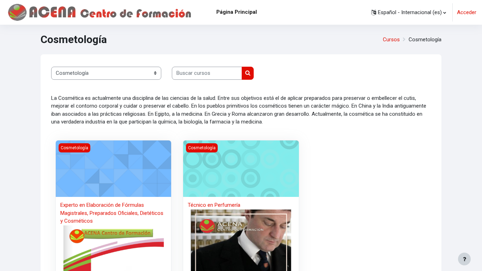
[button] (408, 12)
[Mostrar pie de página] (464, 259)
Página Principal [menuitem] (236, 12)
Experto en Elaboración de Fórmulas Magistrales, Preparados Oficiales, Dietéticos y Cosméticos (111, 213)
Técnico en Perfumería (214, 205)
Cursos (391, 39)
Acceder (466, 12)
